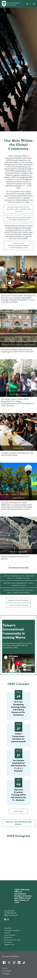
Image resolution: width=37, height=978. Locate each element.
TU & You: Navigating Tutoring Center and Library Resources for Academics (18, 708)
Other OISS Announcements (18, 605)
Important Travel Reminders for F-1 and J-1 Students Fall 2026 (18, 584)
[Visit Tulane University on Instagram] (14, 963)
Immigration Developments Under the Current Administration (18, 218)
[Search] (27, 4)
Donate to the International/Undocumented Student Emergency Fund (18, 245)
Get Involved (8, 942)
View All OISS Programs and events (18, 823)
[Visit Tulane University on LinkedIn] (19, 963)
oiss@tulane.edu (10, 912)
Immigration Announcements (18, 600)
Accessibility (6, 971)
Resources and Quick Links (12, 940)
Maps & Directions (11, 915)
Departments (8, 937)
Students (6, 933)
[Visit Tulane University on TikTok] (24, 963)
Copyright (5, 973)
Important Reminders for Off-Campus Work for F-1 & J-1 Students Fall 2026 (18, 577)
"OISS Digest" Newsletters (12, 930)
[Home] (11, 4)
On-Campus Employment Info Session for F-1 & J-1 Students (18, 765)
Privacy (4, 968)
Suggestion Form (9, 944)
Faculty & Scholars (9, 935)
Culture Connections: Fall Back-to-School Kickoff (18, 737)
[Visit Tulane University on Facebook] (4, 963)
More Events (18, 811)
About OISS (7, 928)
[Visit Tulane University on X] (9, 963)
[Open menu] (34, 4)
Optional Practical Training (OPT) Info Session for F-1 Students (18, 794)
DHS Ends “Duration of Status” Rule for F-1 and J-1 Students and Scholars (18, 209)
